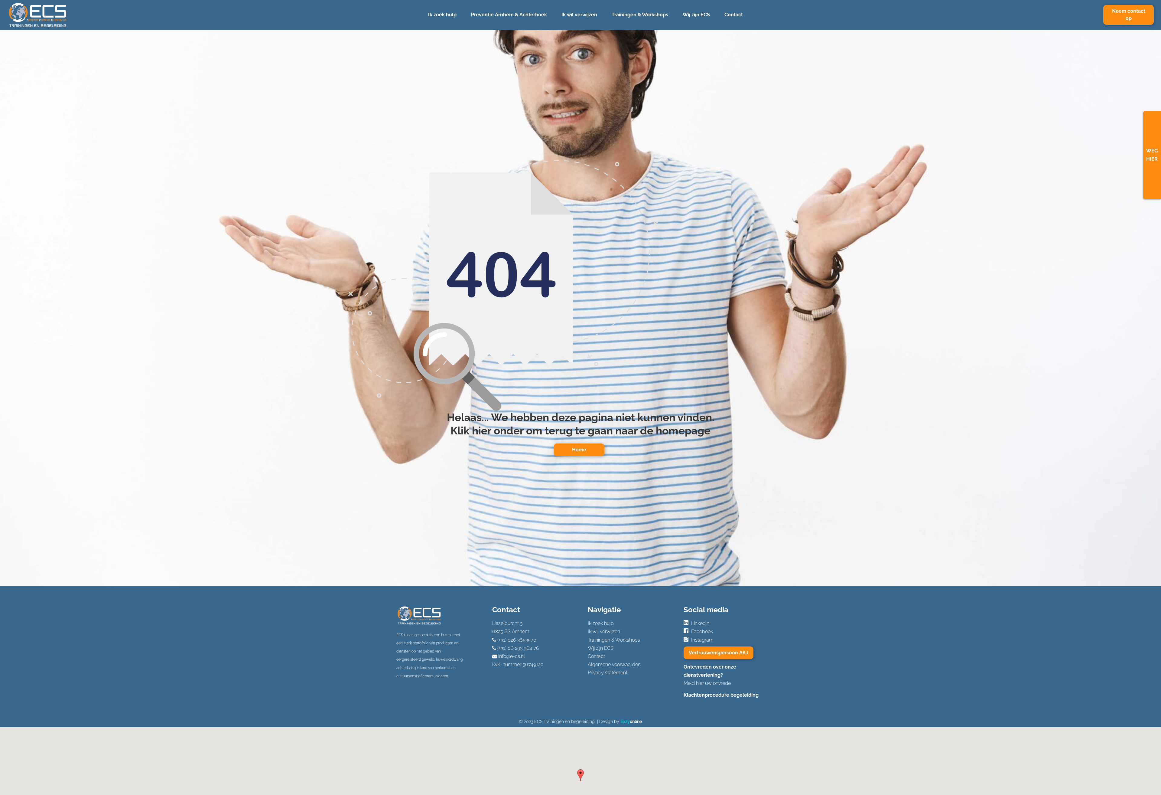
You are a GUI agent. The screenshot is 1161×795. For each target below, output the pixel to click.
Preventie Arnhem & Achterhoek (509, 15)
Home (579, 450)
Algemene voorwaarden (614, 664)
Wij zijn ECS (696, 15)
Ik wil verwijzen (579, 15)
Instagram (702, 640)
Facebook (702, 631)
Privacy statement (607, 673)
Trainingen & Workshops (640, 15)
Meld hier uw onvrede (707, 683)
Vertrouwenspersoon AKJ (718, 653)
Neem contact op (1128, 14)
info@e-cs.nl (511, 656)
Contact (733, 15)
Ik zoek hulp (442, 15)
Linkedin (700, 623)
